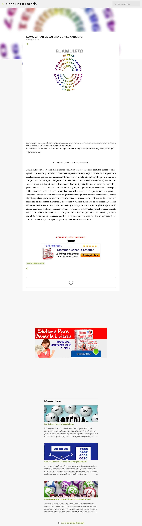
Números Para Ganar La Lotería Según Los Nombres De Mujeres (67, 499)
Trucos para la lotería (35, 263)
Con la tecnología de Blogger (72, 523)
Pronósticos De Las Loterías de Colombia (59, 424)
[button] (27, 44)
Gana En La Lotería (21, 4)
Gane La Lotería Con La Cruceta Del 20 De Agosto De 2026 (65, 462)
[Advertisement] (71, 122)
